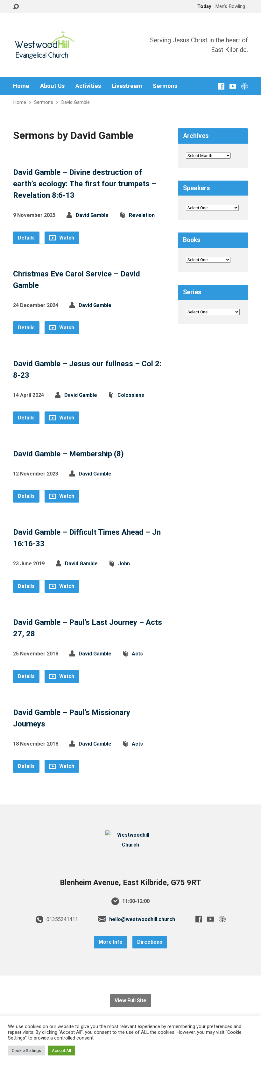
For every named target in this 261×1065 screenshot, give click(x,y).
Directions (149, 942)
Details (26, 238)
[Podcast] (244, 86)
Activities (88, 86)
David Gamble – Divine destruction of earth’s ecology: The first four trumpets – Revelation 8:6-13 (84, 184)
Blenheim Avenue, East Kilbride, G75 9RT (130, 882)
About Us (52, 86)
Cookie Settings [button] (26, 1050)
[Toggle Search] (16, 7)
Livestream (127, 86)
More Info (111, 942)
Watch (66, 238)
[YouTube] (232, 86)
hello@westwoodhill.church (142, 919)
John (124, 564)
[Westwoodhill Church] (130, 845)
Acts (137, 654)
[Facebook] (221, 86)
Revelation (142, 215)
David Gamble (75, 102)
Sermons (165, 86)
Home (21, 86)
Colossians (130, 395)
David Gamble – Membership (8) (68, 453)
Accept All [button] (61, 1050)
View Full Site (130, 1000)
